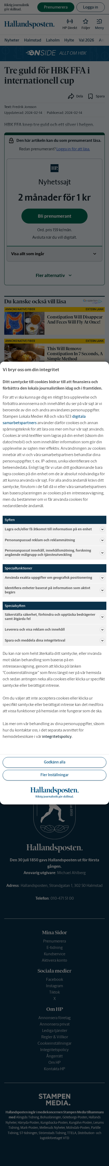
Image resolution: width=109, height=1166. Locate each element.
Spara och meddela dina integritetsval (35, 640)
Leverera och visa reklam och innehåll (35, 629)
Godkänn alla (54, 762)
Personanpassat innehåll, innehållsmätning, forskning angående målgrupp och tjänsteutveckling (48, 552)
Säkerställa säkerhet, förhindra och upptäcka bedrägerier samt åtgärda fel (50, 617)
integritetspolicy (57, 736)
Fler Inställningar (54, 774)
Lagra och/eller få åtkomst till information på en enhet (48, 529)
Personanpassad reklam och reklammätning (40, 540)
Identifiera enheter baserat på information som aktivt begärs (47, 590)
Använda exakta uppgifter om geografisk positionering (48, 577)
